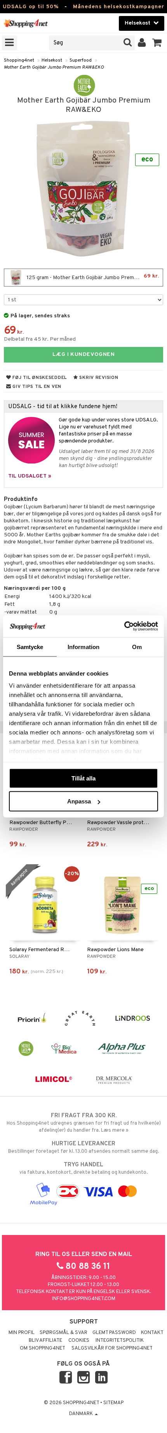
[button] (157, 42)
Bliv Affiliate (45, 1340)
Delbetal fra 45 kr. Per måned (40, 339)
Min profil (22, 1333)
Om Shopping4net (42, 1348)
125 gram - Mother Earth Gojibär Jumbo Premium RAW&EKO (94, 277)
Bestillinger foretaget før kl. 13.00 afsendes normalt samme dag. (83, 1147)
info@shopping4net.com (83, 1299)
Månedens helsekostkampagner (118, 7)
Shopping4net (19, 60)
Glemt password (114, 1333)
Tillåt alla (83, 778)
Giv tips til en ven (36, 387)
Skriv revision (98, 378)
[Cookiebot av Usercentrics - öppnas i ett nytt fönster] (124, 626)
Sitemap (113, 1403)
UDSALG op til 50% (31, 7)
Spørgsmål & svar (63, 1333)
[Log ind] (142, 42)
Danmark (81, 1414)
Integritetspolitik (120, 1340)
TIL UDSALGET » (29, 476)
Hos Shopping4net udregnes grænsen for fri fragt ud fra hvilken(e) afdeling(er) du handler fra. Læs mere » (84, 1123)
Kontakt (152, 1333)
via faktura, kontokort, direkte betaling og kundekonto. (83, 1168)
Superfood (81, 60)
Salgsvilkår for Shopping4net (112, 1348)
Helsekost (52, 60)
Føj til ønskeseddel (39, 378)
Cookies (78, 1340)
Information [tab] (83, 646)
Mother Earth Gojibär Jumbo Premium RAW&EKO (54, 67)
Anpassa (79, 801)
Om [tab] (137, 646)
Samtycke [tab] (30, 646)
